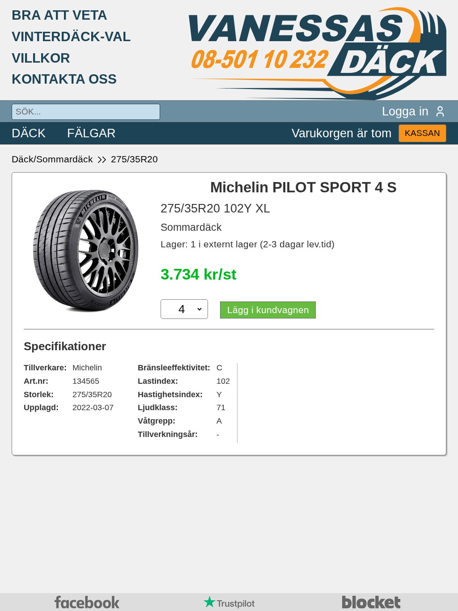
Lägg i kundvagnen (268, 310)
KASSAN (422, 133)
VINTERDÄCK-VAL (71, 36)
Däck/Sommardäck (52, 159)
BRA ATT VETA (59, 14)
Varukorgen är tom (341, 133)
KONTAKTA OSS (64, 78)
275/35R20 (134, 159)
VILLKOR (41, 57)
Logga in (405, 111)
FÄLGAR (91, 133)
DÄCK (29, 133)
